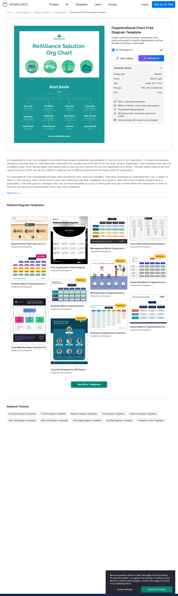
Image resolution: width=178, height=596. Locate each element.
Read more (14, 193)
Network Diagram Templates (84, 414)
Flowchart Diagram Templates (22, 414)
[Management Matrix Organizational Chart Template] (108, 230)
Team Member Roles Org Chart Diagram (29, 347)
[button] (124, 58)
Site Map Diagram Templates (119, 420)
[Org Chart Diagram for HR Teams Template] (69, 342)
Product (54, 4)
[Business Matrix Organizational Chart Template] (69, 291)
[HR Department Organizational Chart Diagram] (108, 275)
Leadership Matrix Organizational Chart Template (148, 282)
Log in (145, 4)
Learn (98, 4)
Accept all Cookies (157, 589)
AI (67, 4)
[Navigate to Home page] (15, 4)
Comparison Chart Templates (150, 420)
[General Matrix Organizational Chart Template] (148, 309)
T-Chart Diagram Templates (53, 414)
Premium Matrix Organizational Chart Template (29, 284)
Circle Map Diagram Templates (87, 420)
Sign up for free (163, 4)
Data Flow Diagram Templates (54, 420)
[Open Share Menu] (161, 50)
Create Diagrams (23, 12)
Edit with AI (153, 58)
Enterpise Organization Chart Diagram (108, 333)
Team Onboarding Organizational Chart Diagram (148, 244)
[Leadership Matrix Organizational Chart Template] (148, 267)
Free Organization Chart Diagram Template (69, 267)
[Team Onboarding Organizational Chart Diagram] (148, 228)
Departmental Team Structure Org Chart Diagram (29, 244)
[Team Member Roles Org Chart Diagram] (29, 320)
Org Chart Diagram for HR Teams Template (69, 369)
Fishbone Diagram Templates (143, 414)
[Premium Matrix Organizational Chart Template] (29, 268)
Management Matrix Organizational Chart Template (108, 248)
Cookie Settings (125, 589)
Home (9, 12)
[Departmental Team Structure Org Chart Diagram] (29, 228)
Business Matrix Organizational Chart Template (69, 306)
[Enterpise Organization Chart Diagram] (108, 317)
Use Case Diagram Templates (22, 420)
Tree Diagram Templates (113, 414)
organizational (60, 12)
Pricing (112, 4)
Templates (81, 4)
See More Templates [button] (89, 384)
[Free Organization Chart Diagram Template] (69, 240)
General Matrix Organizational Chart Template (148, 327)
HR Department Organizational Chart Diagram (108, 293)
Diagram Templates (42, 12)
